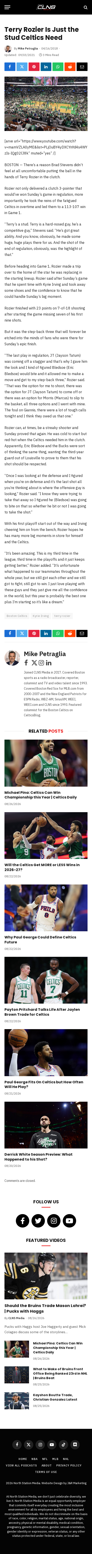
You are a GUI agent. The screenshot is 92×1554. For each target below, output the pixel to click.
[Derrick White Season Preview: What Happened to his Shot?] (46, 1125)
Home (23, 1459)
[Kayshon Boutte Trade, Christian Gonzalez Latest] (16, 1400)
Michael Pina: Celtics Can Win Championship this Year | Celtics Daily (40, 795)
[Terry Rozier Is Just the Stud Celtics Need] (46, 104)
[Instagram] (54, 1221)
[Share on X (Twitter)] (22, 66)
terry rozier (62, 616)
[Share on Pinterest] (34, 66)
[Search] (85, 7)
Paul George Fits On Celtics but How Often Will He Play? (43, 1085)
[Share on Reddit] (70, 66)
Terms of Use (46, 1472)
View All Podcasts (21, 1465)
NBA (34, 1459)
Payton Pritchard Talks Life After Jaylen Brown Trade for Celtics (42, 1012)
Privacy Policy (69, 1465)
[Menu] (7, 7)
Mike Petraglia (28, 48)
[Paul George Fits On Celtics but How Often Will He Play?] (46, 1052)
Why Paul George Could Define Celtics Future (40, 940)
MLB (55, 1459)
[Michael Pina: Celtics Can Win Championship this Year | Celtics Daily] (46, 763)
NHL (66, 1459)
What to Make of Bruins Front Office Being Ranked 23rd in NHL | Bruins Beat (60, 1373)
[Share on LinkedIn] (46, 66)
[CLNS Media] (46, 7)
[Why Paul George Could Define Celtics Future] (46, 907)
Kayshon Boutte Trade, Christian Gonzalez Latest (55, 1397)
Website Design (52, 1483)
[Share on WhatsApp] (57, 66)
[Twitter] (38, 1221)
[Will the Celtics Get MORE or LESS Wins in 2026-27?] (46, 835)
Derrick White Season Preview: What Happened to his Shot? (38, 1157)
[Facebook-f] (22, 1221)
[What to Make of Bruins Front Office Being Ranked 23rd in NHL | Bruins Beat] (16, 1374)
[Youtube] (69, 1221)
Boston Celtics (17, 616)
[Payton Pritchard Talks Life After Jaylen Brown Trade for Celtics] (46, 980)
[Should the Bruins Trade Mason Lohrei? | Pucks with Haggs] (46, 1276)
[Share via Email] (82, 66)
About (47, 1465)
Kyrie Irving (41, 616)
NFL (45, 1459)
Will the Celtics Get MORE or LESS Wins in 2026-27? (42, 867)
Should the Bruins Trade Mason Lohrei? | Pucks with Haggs (45, 1308)
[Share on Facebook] (9, 66)
